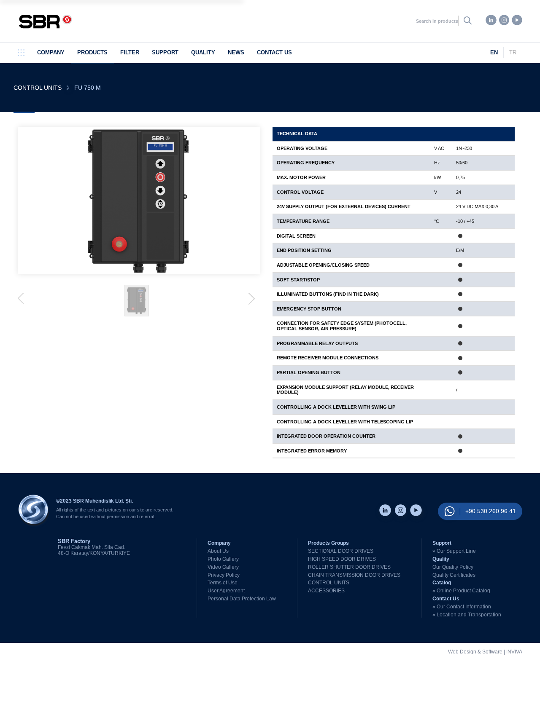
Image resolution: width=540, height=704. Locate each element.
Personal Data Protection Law (242, 599)
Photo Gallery (223, 559)
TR (512, 52)
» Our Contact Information (461, 607)
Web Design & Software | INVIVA (485, 652)
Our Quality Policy (452, 567)
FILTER (129, 52)
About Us (218, 551)
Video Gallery (223, 567)
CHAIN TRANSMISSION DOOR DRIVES (354, 575)
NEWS (236, 52)
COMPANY (51, 52)
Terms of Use (223, 583)
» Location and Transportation (466, 615)
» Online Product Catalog (461, 591)
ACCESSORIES (326, 591)
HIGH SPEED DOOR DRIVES (342, 559)
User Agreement (226, 591)
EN (494, 52)
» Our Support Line (454, 551)
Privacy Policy (224, 575)
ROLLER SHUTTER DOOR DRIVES (349, 567)
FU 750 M (87, 87)
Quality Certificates (453, 575)
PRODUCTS (92, 52)
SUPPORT (165, 52)
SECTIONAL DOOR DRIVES (340, 551)
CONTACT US (274, 52)
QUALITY (203, 52)
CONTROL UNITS (38, 87)
